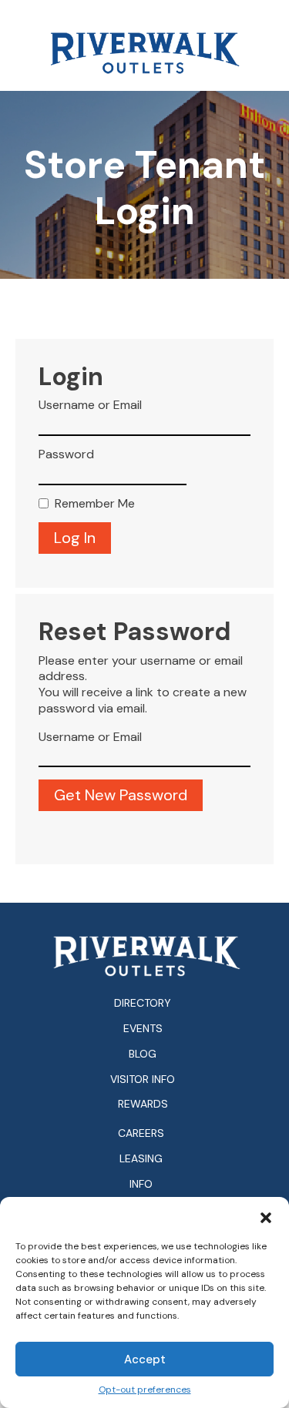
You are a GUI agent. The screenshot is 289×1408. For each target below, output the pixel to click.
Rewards (143, 1104)
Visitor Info (142, 1079)
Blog (142, 1054)
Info (141, 1184)
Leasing (141, 1158)
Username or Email (90, 405)
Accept (145, 1359)
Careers (141, 1133)
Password (66, 454)
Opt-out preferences (145, 1390)
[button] (266, 1216)
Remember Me (95, 503)
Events (143, 1028)
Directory (142, 1003)
